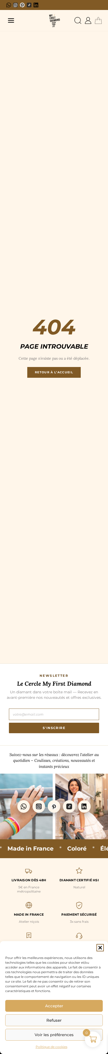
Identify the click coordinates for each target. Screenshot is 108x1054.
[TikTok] (29, 5)
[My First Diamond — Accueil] (54, 20)
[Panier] (98, 20)
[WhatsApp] (8, 5)
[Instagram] (15, 5)
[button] (100, 947)
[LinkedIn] (36, 5)
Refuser (54, 1020)
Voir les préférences (54, 1034)
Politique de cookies (51, 1047)
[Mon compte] (88, 20)
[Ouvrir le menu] (11, 20)
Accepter (54, 1005)
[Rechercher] (77, 20)
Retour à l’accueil (54, 372)
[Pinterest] (22, 5)
